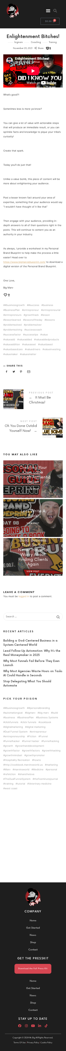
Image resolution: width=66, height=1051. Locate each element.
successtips (31, 334)
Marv (7, 769)
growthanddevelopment (30, 746)
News (33, 935)
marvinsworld (21, 769)
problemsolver (33, 325)
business (48, 305)
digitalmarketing (14, 727)
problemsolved (13, 325)
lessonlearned (13, 320)
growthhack (32, 315)
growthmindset (13, 755)
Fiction (32, 736)
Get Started (33, 928)
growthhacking (51, 750)
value (45, 334)
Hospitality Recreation (17, 760)
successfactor (13, 334)
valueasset (30, 344)
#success (33, 305)
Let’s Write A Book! (33, 513)
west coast (11, 788)
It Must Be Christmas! (33, 398)
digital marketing (36, 727)
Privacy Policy (33, 1043)
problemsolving (13, 330)
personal (52, 769)
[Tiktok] (46, 1025)
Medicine (38, 769)
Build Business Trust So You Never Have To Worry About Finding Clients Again (33, 552)
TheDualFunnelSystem (17, 779)
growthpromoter (35, 755)
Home (33, 920)
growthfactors (31, 750)
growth (9, 746)
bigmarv (18, 42)
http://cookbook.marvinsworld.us (24, 765)
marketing (52, 765)
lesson (46, 315)
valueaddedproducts (47, 339)
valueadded (25, 339)
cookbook (45, 722)
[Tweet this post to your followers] (14, 371)
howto (37, 760)
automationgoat (14, 713)
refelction (10, 774)
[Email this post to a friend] (28, 371)
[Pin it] (21, 371)
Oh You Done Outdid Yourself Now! (33, 427)
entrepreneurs (13, 315)
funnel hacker (31, 741)
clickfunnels (11, 722)
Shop (33, 942)
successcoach (34, 330)
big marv (44, 713)
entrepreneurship (15, 736)
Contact (33, 949)
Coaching (36, 42)
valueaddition (12, 344)
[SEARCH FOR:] (33, 617)
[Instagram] (26, 1025)
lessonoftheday (33, 320)
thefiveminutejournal (46, 779)
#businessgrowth (15, 305)
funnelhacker (12, 741)
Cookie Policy (46, 1043)
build (55, 713)
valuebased (46, 344)
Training (53, 42)
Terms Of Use (20, 1043)
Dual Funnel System (16, 731)
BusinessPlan (12, 310)
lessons (50, 320)
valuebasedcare (14, 349)
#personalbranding (39, 708)
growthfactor (12, 750)
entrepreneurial (51, 310)
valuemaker (11, 354)
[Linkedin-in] (39, 1025)
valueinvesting (52, 349)
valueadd (10, 339)
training (9, 784)
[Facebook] (19, 1025)
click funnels (29, 722)
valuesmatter (28, 354)
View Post (33, 489)
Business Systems (47, 717)
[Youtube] (33, 1025)
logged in (24, 596)
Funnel (44, 736)
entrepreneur (31, 310)
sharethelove (26, 774)
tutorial (21, 784)
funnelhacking (51, 741)
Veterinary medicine (40, 784)
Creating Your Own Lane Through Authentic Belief (33, 474)
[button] (48, 10)
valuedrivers (33, 349)
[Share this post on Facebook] (6, 371)
